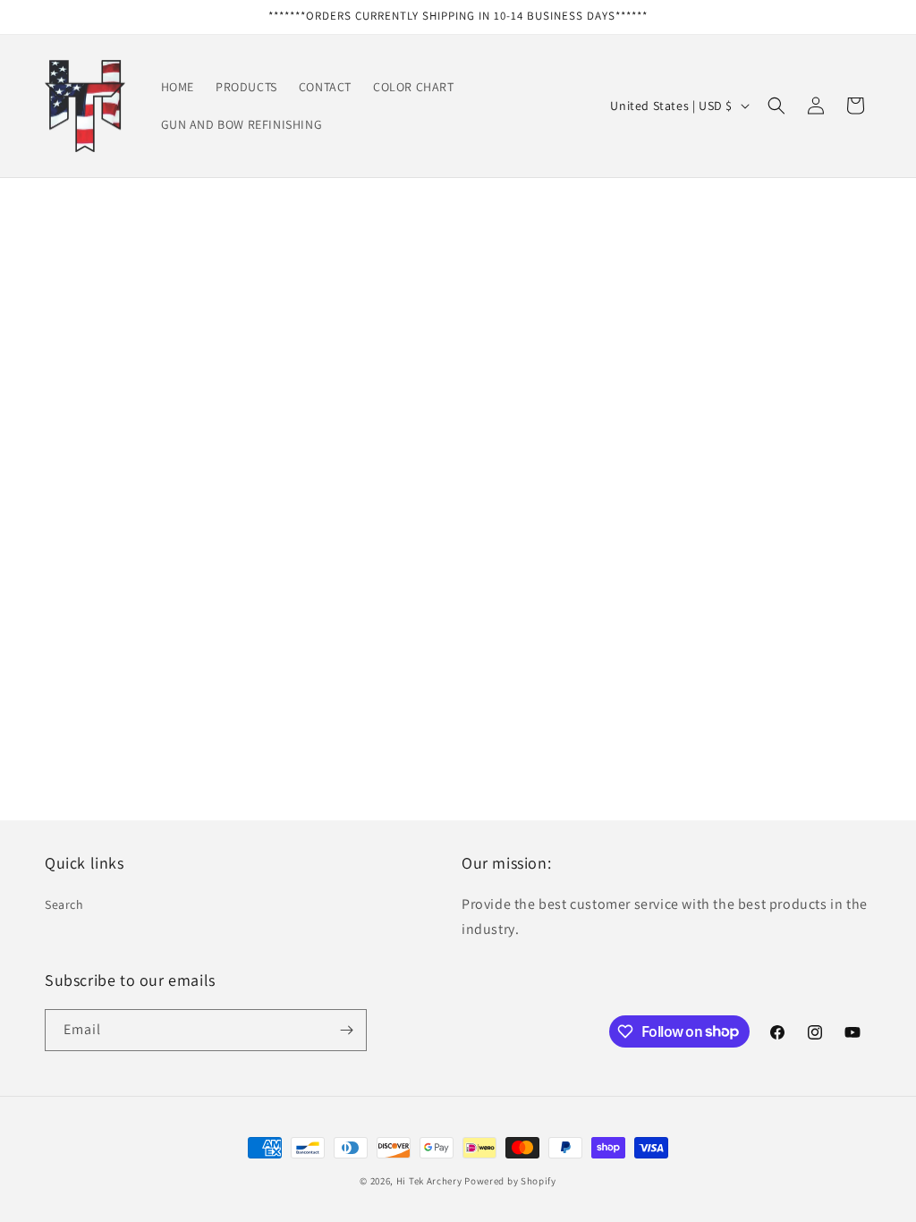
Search (64, 904)
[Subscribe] (346, 1030)
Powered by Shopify (510, 1181)
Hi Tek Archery (429, 1181)
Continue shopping (458, 422)
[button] (776, 105)
